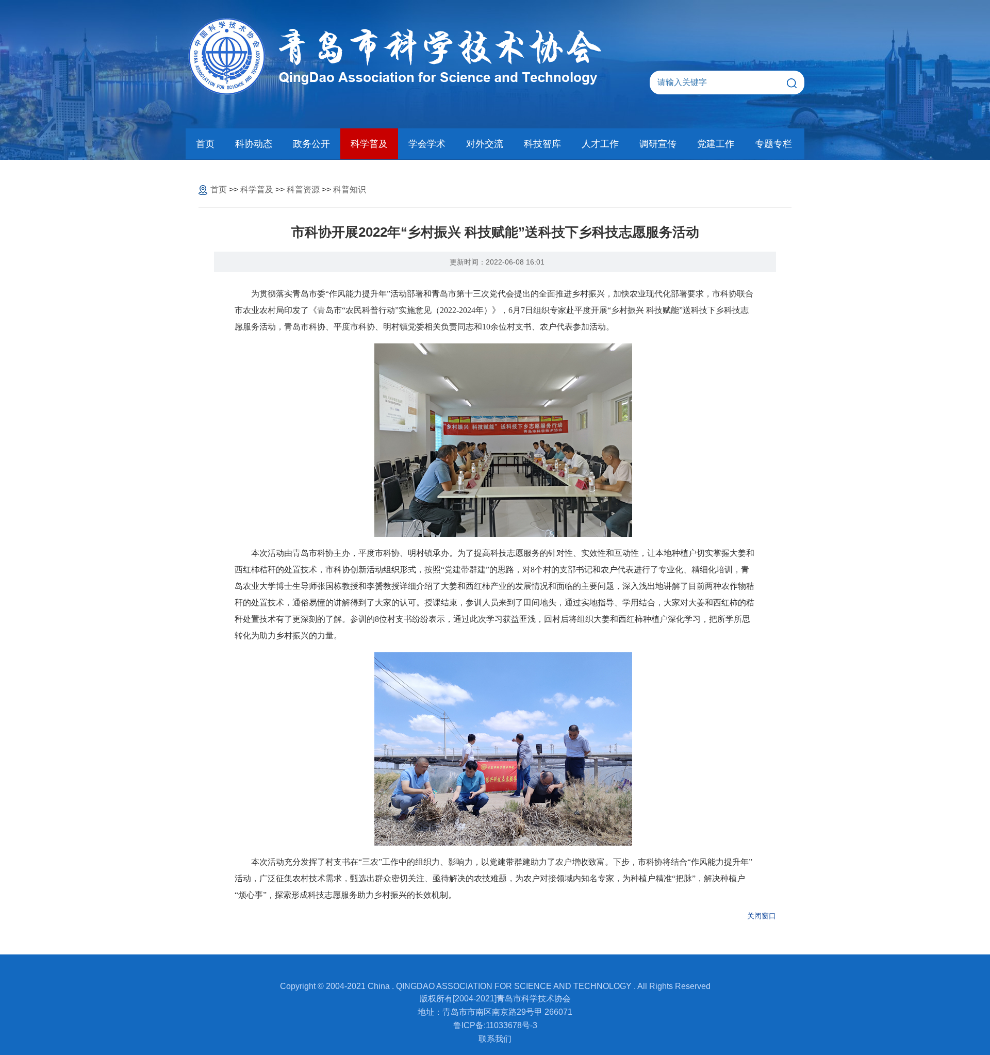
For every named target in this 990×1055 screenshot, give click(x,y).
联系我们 (495, 1038)
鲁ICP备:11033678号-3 (495, 1025)
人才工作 (600, 144)
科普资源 (303, 189)
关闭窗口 (761, 916)
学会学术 (427, 144)
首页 (205, 144)
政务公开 (311, 144)
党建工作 (715, 144)
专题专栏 (773, 144)
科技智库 (542, 144)
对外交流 (484, 144)
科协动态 (253, 144)
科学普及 (369, 144)
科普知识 (349, 189)
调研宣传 (657, 144)
